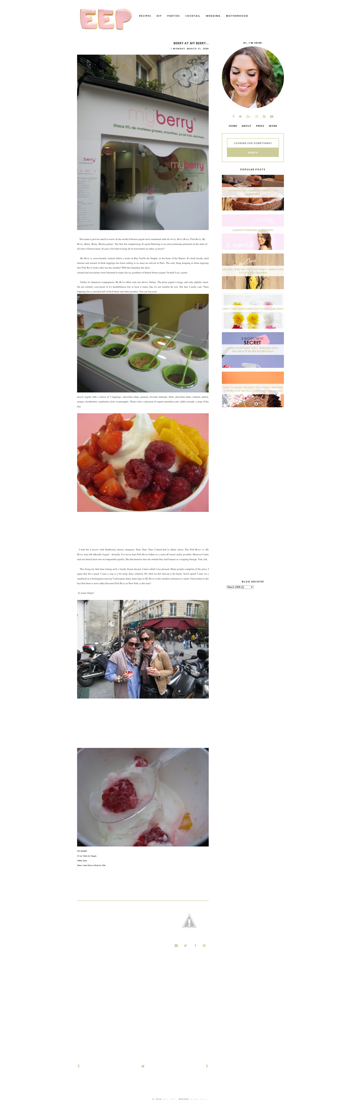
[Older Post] (207, 1066)
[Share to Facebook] (194, 945)
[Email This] (176, 945)
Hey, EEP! (170, 1099)
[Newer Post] (78, 1066)
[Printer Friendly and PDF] (189, 921)
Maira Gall (198, 1099)
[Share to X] (185, 945)
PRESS (260, 125)
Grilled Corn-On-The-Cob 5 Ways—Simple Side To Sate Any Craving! (253, 271)
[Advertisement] (250, 438)
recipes (145, 15)
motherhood (237, 15)
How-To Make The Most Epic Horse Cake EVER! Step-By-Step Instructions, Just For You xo (253, 389)
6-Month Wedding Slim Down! (253, 230)
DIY (159, 15)
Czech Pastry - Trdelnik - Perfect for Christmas (253, 192)
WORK (273, 125)
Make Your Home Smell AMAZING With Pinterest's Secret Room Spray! (253, 349)
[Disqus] (143, 1009)
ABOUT (247, 125)
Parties (173, 15)
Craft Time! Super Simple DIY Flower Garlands (253, 308)
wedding (213, 15)
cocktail (192, 15)
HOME (233, 125)
